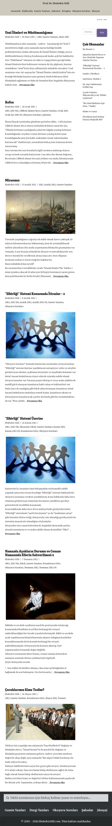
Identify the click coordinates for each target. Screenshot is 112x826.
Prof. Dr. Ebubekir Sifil (56, 3)
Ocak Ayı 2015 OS (13, 115)
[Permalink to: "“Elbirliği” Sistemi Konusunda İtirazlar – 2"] (40, 335)
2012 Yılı (14, 302)
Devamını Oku (27, 85)
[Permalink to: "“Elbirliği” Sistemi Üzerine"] (40, 460)
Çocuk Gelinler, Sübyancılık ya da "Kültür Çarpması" (94, 95)
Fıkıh (33, 427)
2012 (41, 184)
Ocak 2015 (63, 111)
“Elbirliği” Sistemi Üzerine (24, 418)
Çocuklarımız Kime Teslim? (24, 689)
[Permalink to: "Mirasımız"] (40, 212)
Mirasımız (12, 180)
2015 (39, 37)
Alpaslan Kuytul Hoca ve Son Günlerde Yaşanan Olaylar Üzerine (94, 57)
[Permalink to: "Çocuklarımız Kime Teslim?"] (40, 722)
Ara (102, 32)
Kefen (9, 102)
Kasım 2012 (59, 427)
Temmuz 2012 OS (48, 567)
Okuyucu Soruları (32, 115)
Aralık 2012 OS (39, 302)
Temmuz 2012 (31, 567)
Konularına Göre (29, 431)
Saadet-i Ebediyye (91, 74)
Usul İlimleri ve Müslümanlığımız (29, 32)
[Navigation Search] (101, 11)
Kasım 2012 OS (12, 431)
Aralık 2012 (50, 184)
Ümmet (62, 698)
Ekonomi (25, 427)
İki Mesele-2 (88, 49)
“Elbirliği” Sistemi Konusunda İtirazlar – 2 (35, 293)
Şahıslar (46, 115)
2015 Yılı (14, 111)
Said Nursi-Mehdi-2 (92, 79)
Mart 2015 (64, 37)
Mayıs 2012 (51, 698)
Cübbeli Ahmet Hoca (29, 111)
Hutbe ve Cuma (90, 111)
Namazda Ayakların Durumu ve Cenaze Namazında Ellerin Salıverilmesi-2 (33, 553)
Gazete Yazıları (50, 37)
